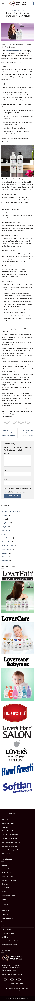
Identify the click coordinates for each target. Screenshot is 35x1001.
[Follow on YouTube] (20, 979)
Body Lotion (5, 523)
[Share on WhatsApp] (5, 422)
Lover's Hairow (6, 549)
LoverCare (4, 865)
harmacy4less (18, 991)
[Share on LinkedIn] (26, 422)
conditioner (5, 534)
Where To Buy (6, 922)
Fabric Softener (6, 538)
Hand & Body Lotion (8, 823)
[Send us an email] (13, 979)
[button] (2, 3)
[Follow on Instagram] (6, 979)
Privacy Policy (6, 929)
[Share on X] (12, 422)
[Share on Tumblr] (29, 422)
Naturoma (4, 557)
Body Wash (5, 527)
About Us (4, 914)
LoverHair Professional (9, 880)
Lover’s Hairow (6, 872)
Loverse (4, 891)
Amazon (12, 988)
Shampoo (21, 10)
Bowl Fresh (5, 888)
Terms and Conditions (8, 933)
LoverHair (14, 10)
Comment (7, 453)
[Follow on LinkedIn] (17, 979)
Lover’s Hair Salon (7, 876)
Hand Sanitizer (6, 542)
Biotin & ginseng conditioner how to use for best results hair (26, 432)
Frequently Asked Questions (11, 941)
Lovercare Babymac (7, 869)
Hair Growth (5, 853)
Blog (2, 519)
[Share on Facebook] (8, 422)
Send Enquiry (5, 937)
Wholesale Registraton (9, 944)
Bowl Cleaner (5, 530)
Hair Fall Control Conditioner (11, 842)
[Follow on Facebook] (3, 979)
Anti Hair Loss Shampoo (9, 838)
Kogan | (19, 988)
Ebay (6, 988)
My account (5, 910)
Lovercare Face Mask (8, 895)
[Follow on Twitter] (10, 979)
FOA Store (26, 988)
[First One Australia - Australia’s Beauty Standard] (17, 3)
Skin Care (4, 819)
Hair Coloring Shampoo (9, 846)
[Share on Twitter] (15, 422)
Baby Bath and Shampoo (9, 835)
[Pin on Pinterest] (22, 422)
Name (6, 470)
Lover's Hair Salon (7, 545)
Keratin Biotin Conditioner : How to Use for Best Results (8, 432)
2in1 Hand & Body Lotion (9, 511)
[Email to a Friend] (19, 422)
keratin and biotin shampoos (14, 51)
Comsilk (4, 899)
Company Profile (7, 918)
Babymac (4, 515)
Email (6, 479)
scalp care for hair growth (9, 850)
